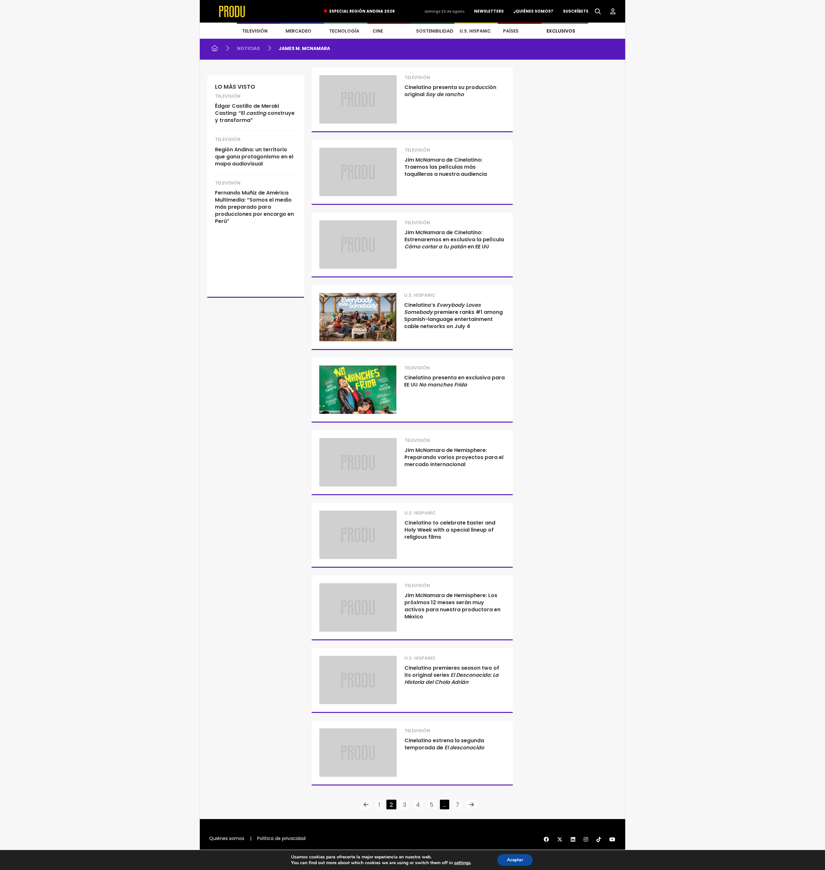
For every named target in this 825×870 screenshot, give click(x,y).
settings (462, 863)
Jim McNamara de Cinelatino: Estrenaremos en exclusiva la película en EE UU (454, 239)
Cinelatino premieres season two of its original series (451, 675)
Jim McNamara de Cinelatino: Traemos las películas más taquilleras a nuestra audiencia (445, 167)
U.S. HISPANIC (475, 31)
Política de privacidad (281, 838)
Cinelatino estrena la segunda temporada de (444, 744)
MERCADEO (298, 31)
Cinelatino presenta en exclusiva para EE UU (454, 381)
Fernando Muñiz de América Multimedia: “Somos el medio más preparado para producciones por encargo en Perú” (254, 207)
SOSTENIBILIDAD (434, 31)
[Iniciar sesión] (613, 11)
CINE (378, 31)
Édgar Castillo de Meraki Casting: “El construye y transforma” (255, 113)
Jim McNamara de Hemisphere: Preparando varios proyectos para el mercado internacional (453, 457)
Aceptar (515, 860)
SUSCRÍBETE (575, 11)
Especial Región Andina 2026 (362, 11)
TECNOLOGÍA (344, 31)
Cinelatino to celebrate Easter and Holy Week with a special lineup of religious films (449, 530)
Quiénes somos (226, 838)
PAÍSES (511, 31)
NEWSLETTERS (489, 11)
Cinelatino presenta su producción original (450, 91)
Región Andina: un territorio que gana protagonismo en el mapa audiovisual (254, 156)
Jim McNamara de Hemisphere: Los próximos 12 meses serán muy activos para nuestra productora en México (452, 606)
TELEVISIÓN (254, 31)
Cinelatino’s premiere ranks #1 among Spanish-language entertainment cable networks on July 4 (453, 315)
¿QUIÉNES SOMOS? (533, 11)
